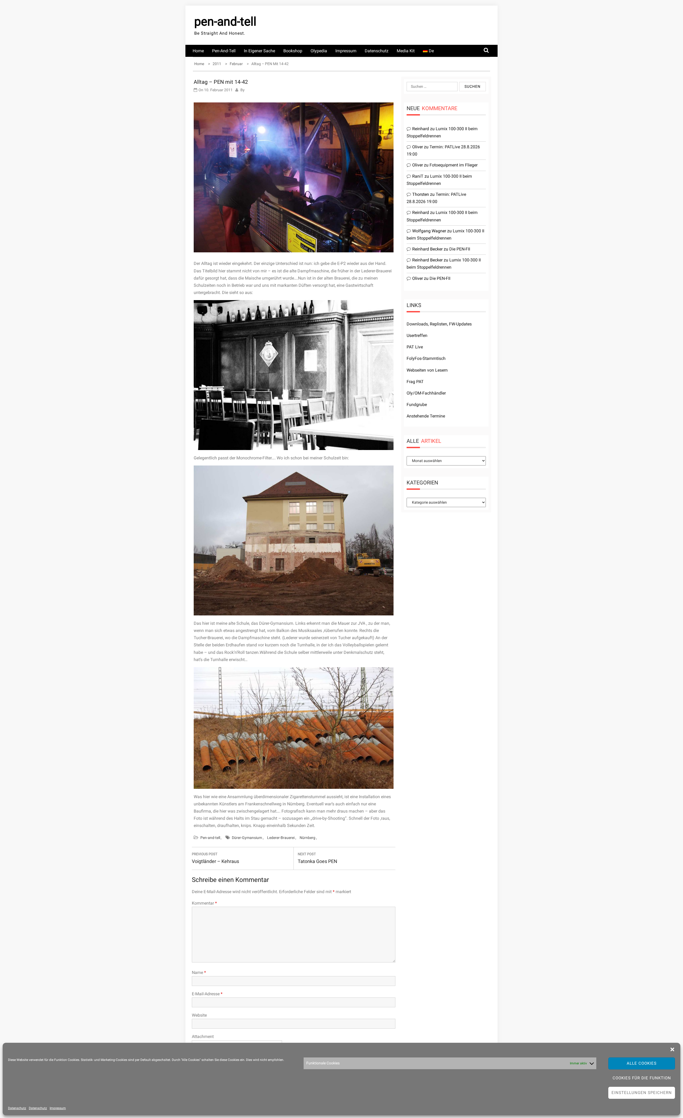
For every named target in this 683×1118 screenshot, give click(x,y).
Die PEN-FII (459, 249)
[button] (672, 1049)
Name (199, 972)
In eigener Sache (259, 50)
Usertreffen (417, 335)
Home (198, 50)
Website (199, 1015)
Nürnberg (307, 837)
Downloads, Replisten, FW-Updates (439, 324)
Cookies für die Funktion (642, 1078)
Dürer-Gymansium (247, 837)
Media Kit (406, 50)
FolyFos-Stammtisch (426, 358)
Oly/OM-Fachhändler (426, 393)
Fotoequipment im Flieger (454, 165)
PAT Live (415, 346)
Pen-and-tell (224, 50)
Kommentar (204, 903)
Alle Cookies (642, 1063)
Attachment (203, 1036)
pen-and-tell (225, 21)
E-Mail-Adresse (207, 993)
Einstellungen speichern (641, 1092)
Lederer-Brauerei (281, 837)
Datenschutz (17, 1108)
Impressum (58, 1108)
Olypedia (319, 50)
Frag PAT (415, 381)
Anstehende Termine (426, 416)
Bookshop (292, 50)
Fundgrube (417, 404)
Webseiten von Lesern (427, 370)
